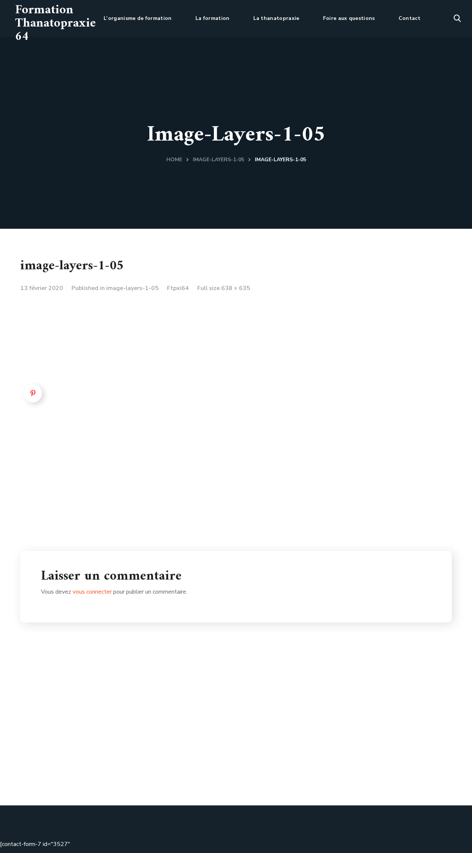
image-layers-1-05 (218, 159)
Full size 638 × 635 (223, 288)
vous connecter (92, 592)
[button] (457, 18)
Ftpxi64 (178, 288)
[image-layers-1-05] (138, 303)
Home (174, 159)
